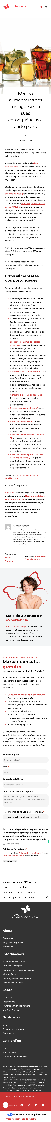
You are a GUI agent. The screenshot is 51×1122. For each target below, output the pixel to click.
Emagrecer (40, 556)
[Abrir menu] (36, 6)
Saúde (8, 557)
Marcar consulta (10, 861)
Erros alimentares (33, 559)
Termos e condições (12, 855)
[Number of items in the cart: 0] (46, 6)
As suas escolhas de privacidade (29, 1114)
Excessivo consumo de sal (22, 408)
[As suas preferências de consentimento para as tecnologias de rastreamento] (48, 841)
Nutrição (9, 561)
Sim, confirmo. (13, 844)
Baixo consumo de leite (21, 421)
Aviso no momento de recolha (21, 1118)
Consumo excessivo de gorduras (25, 371)
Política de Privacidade (30, 853)
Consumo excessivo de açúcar (24, 394)
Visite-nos (10, 492)
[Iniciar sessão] (40, 6)
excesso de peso (13, 193)
